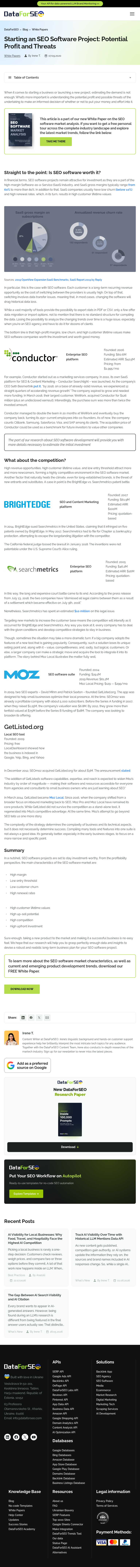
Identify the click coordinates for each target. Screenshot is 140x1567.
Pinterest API (60, 1399)
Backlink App (104, 1371)
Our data (57, 1538)
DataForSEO (11, 29)
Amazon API (59, 1413)
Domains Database (63, 1473)
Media (100, 1385)
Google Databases (63, 1450)
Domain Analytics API (65, 1423)
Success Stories (18, 1524)
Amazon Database (63, 1459)
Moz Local (56, 797)
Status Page (59, 1543)
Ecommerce (103, 1390)
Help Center (16, 1515)
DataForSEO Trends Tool (66, 1533)
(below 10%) (124, 189)
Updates (14, 1519)
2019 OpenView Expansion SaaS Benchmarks (42, 279)
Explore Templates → (26, 1193)
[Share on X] (39, 1017)
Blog (25, 29)
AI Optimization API (63, 1432)
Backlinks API (60, 1380)
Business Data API (63, 1409)
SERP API (58, 1371)
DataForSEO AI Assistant (66, 1547)
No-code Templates (20, 1505)
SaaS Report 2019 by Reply (86, 279)
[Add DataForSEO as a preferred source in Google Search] (70, 1065)
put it (37, 386)
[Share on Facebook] (31, 1017)
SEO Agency (103, 1376)
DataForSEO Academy (22, 1529)
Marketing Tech (105, 1404)
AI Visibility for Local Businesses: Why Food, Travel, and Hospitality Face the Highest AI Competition (35, 1239)
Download (70, 1147)
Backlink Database (63, 1478)
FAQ (54, 1505)
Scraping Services (107, 1409)
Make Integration (62, 1529)
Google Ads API (61, 1376)
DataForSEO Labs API (65, 1390)
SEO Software (104, 1380)
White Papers (40, 29)
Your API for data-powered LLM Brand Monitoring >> (70, 3)
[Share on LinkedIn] (23, 1017)
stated (125, 770)
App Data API (60, 1404)
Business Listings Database (68, 1483)
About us (57, 1501)
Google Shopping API (65, 1418)
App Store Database (64, 1464)
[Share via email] (47, 1017)
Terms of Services (107, 1505)
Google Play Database (65, 1468)
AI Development (106, 1413)
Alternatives (59, 1552)
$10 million (82, 611)
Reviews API (59, 1394)
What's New (82, 1280)
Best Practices (16, 1275)
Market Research (106, 1394)
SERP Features (61, 1515)
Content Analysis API (64, 1427)
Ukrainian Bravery (63, 1510)
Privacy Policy (104, 1501)
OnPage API (59, 1385)
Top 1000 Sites (61, 1519)
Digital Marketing (106, 1399)
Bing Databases (61, 1455)
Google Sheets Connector (67, 1524)
